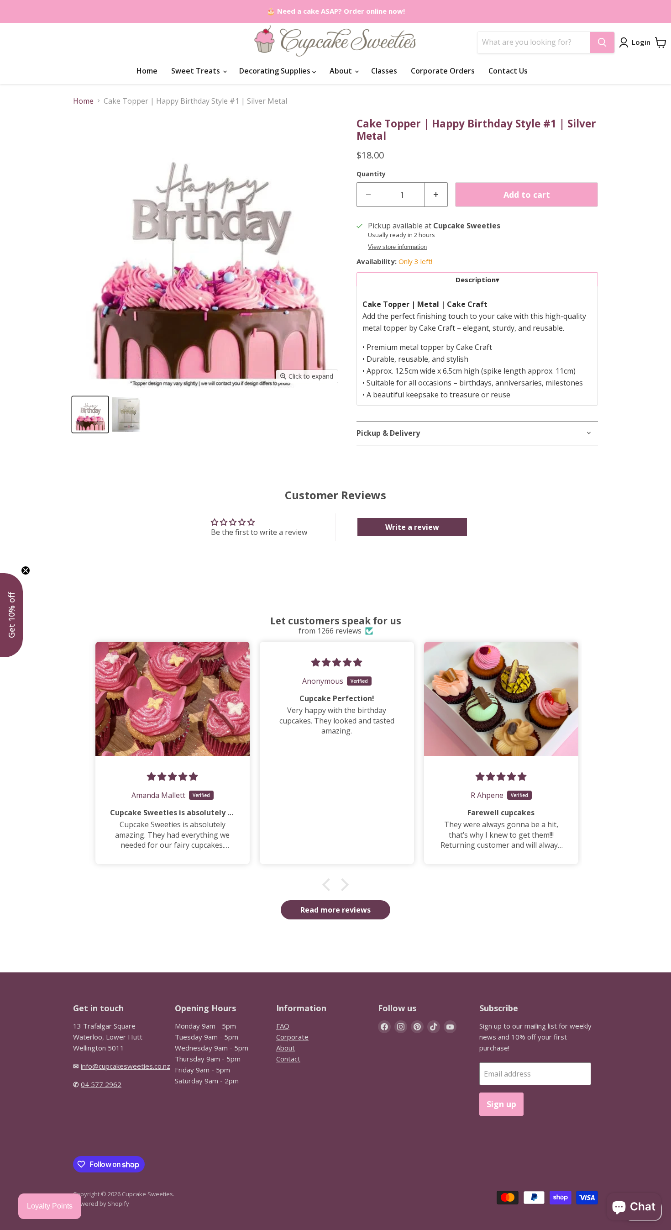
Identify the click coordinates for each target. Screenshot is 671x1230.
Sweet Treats (196, 71)
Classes (384, 71)
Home (146, 71)
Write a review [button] (412, 527)
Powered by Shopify (101, 1203)
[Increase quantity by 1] (436, 194)
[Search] (602, 42)
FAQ (282, 1025)
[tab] (477, 279)
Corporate (292, 1036)
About (342, 71)
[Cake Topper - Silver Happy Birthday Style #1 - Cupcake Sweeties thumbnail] (90, 414)
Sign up (501, 1103)
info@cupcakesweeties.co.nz (125, 1066)
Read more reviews (335, 910)
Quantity (371, 174)
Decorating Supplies (275, 71)
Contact (288, 1058)
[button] (328, 884)
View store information (397, 247)
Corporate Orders (443, 71)
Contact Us (508, 71)
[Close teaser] (25, 570)
